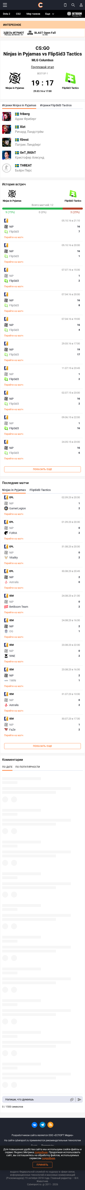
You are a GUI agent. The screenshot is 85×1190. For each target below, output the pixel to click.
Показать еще (42, 469)
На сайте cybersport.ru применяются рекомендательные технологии (42, 1140)
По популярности (27, 767)
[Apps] (65, 5)
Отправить (79, 1099)
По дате (7, 767)
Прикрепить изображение (72, 1099)
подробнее (41, 1152)
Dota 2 (6, 13)
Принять (42, 1164)
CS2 (18, 13)
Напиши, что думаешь (19, 1099)
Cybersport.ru (34, 1184)
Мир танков (33, 13)
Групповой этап (42, 67)
